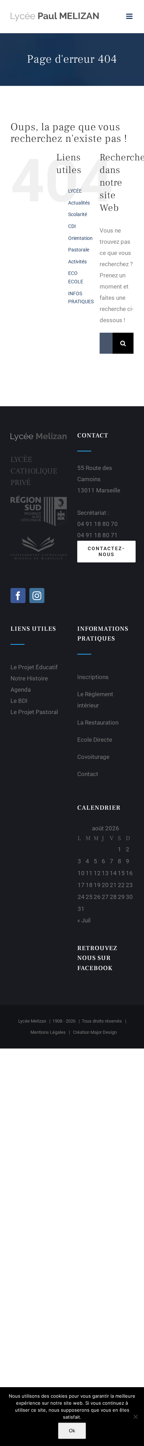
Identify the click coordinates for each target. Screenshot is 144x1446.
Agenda (20, 689)
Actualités (79, 203)
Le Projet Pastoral (34, 711)
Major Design (104, 1032)
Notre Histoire (29, 678)
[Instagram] (36, 595)
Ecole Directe (94, 739)
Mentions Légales (48, 1032)
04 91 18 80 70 (97, 523)
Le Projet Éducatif (34, 667)
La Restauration (97, 722)
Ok (72, 1430)
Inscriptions (93, 676)
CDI (72, 226)
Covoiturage (93, 756)
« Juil (84, 920)
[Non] (135, 1416)
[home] (38, 436)
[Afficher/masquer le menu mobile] (130, 16)
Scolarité (77, 214)
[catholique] (38, 535)
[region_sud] (38, 498)
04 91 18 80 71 (97, 535)
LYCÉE (75, 191)
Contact (87, 773)
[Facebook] (18, 595)
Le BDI (19, 700)
